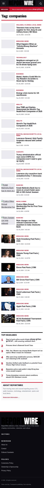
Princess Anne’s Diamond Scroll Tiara (19, 345)
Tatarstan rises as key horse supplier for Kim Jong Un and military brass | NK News (28, 29)
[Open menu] (3, 3)
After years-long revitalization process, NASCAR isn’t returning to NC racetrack (23, 358)
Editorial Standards (7, 452)
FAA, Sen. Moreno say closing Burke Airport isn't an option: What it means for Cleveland (24, 351)
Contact (3, 448)
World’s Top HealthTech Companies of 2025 (26, 124)
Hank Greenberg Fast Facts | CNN (28, 240)
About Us (4, 445)
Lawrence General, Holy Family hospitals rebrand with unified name (29, 140)
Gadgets (19, 152)
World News (21, 201)
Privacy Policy (6, 470)
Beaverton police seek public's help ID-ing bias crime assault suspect (22, 370)
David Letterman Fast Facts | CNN (28, 293)
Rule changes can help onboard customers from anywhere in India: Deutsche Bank (28, 223)
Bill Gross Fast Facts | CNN (27, 280)
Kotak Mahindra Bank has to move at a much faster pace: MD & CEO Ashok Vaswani (28, 190)
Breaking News (22, 41)
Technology (21, 57)
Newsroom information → (11, 397)
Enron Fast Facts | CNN (26, 267)
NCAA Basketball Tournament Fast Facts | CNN (28, 319)
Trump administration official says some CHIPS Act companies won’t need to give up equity (28, 157)
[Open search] (40, 3)
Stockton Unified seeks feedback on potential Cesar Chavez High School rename (24, 364)
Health (19, 104)
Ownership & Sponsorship (9, 467)
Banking (19, 185)
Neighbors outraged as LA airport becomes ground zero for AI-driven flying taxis (28, 62)
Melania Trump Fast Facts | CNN (27, 254)
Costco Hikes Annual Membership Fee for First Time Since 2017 (29, 206)
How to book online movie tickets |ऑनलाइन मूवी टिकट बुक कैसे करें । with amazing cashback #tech (28, 9)
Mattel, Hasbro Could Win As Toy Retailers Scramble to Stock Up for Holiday (28, 78)
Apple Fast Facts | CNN (26, 306)
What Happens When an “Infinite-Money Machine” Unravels (27, 46)
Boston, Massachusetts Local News (29, 134)
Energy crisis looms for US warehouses (27, 94)
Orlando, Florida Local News (28, 25)
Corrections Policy (7, 463)
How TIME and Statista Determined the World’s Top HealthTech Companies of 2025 (29, 109)
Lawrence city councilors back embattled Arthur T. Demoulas (29, 174)
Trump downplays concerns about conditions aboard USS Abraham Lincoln (22, 376)
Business (20, 74)
